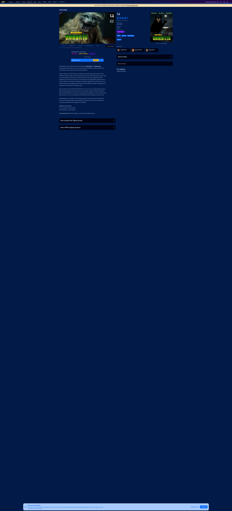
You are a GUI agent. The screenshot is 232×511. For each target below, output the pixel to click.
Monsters (124, 35)
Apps (35, 1)
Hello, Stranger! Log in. (210, 2)
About (49, 1)
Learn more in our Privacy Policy (34, 508)
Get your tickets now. (132, 5)
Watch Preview (88, 28)
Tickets (17, 1)
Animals (119, 39)
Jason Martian (164, 43)
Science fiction (131, 35)
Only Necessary (194, 507)
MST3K (44, 1)
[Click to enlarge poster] (161, 27)
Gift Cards (62, 1)
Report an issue (122, 63)
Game (39, 1)
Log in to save (62, 47)
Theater (111, 46)
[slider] (117, 18)
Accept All (203, 507)
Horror (118, 35)
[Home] (3, 2)
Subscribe (29, 2)
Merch (54, 1)
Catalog (10, 1)
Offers (24, 1)
